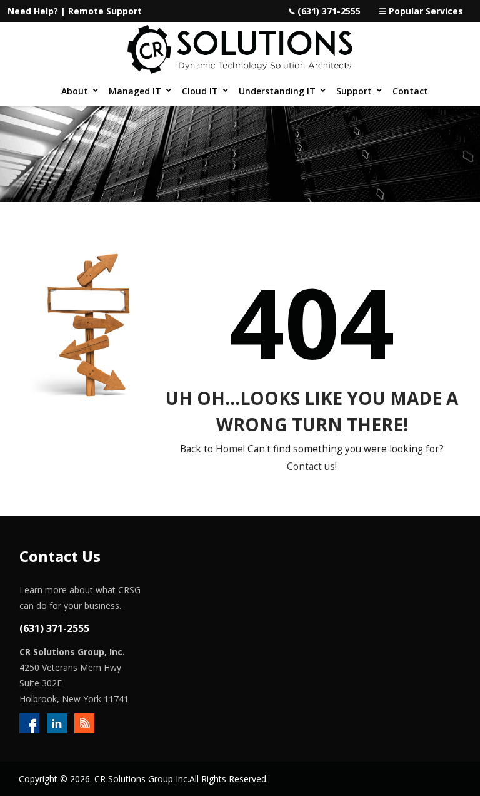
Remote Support (105, 11)
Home (229, 449)
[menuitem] (78, 91)
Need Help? (33, 11)
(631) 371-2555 (329, 11)
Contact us (311, 466)
